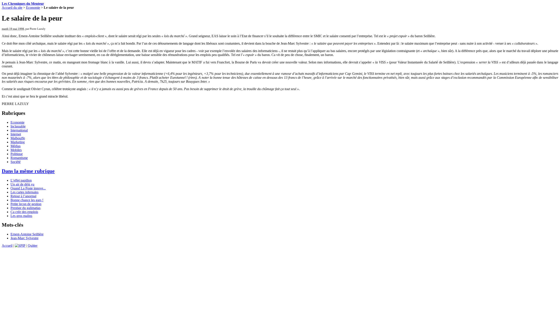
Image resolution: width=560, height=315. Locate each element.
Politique (16, 154)
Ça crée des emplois (24, 212)
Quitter (32, 245)
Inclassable (18, 126)
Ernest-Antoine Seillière (27, 234)
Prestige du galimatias (25, 208)
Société (15, 162)
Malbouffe (17, 138)
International (19, 130)
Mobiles (16, 150)
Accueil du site (12, 7)
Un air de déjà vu (22, 184)
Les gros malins (21, 216)
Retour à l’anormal (23, 196)
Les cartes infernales (24, 192)
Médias (15, 146)
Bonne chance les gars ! (26, 200)
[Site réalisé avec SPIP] (20, 245)
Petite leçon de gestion (25, 204)
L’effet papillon (21, 180)
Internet (15, 134)
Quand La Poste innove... (28, 188)
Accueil (7, 245)
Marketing (17, 142)
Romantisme (19, 158)
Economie (33, 7)
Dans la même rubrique (28, 171)
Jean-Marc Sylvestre (24, 238)
